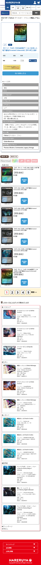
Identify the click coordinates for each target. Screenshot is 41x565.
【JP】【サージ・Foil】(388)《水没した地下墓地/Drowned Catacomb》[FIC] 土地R (26, 168)
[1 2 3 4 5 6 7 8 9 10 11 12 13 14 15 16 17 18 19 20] (23, 60)
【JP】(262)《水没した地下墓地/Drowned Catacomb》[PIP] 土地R (25, 188)
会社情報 (9, 548)
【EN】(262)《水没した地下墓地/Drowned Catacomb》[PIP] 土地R (25, 229)
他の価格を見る (20, 73)
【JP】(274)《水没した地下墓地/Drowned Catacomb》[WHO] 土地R (25, 249)
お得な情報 (9, 551)
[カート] (38, 2)
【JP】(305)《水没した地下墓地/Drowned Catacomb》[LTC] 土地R (25, 209)
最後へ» (34, 292)
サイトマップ (10, 544)
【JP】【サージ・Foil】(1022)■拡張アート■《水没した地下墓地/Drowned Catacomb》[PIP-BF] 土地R (26, 271)
